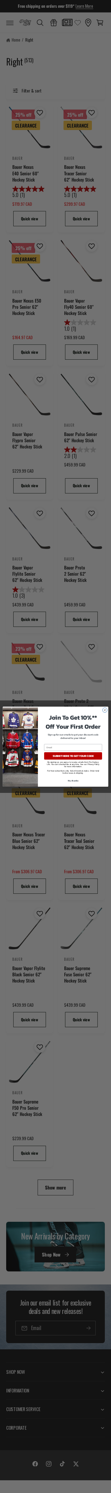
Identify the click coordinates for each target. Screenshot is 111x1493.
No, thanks (73, 780)
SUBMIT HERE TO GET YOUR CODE (73, 756)
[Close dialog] (104, 710)
